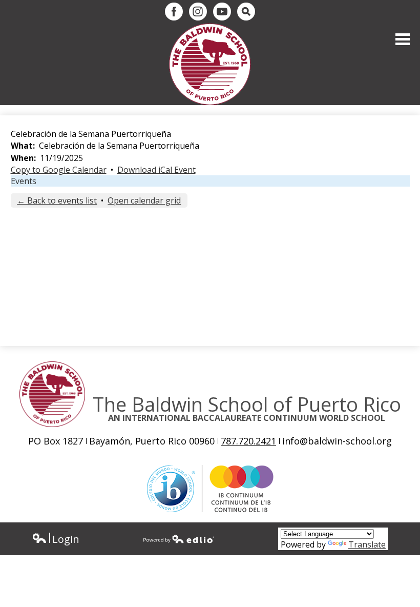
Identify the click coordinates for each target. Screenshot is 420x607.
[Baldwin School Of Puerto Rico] (210, 64)
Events (23, 181)
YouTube (222, 12)
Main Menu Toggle (402, 39)
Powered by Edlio (179, 539)
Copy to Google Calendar (59, 169)
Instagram (198, 12)
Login (55, 539)
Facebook (174, 12)
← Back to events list (57, 200)
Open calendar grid (144, 200)
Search (246, 12)
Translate (367, 544)
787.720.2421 (248, 441)
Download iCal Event (156, 169)
